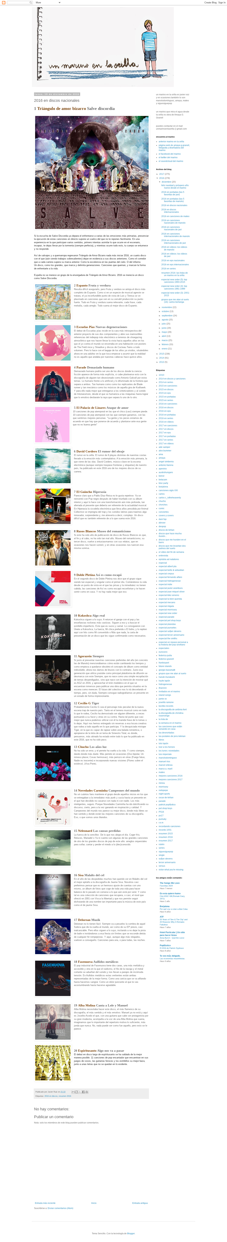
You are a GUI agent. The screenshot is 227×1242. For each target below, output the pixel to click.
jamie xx (163, 699)
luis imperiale (165, 754)
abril (164, 336)
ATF (162, 917)
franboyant (164, 662)
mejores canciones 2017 (170, 779)
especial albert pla (167, 566)
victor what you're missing (171, 869)
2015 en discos (166, 389)
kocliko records (166, 706)
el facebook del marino (170, 154)
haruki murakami (167, 677)
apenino (163, 468)
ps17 (161, 815)
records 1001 (165, 830)
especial (163, 563)
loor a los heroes (167, 747)
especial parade (166, 617)
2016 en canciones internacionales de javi (173, 241)
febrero (165, 344)
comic (161, 508)
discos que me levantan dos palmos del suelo (172, 547)
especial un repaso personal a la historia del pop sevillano (173, 643)
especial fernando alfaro (170, 577)
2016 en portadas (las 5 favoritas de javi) (172, 193)
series (162, 848)
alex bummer (165, 450)
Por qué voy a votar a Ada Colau (174, 909)
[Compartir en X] (80, 1092)
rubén (161, 844)
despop (162, 526)
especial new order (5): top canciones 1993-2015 (174, 280)
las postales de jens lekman (172, 736)
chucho (162, 501)
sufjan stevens (166, 858)
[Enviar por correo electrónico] (73, 1092)
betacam (163, 479)
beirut (161, 476)
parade (162, 801)
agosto (165, 319)
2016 (162, 178)
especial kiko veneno (169, 595)
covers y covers (166, 515)
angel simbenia (166, 461)
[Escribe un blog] (76, 1092)
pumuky (162, 819)
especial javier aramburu (171, 588)
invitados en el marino (169, 691)
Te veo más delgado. (170, 956)
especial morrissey (168, 609)
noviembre (167, 307)
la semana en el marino (170, 723)
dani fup (163, 519)
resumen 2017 (166, 840)
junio (164, 328)
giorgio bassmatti (167, 670)
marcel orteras (166, 765)
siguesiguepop (166, 851)
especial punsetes (167, 627)
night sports (164, 794)
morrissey (163, 787)
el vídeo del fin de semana (171, 552)
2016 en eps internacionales (175, 264)
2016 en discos (51, 1096)
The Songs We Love (170, 883)
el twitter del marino (168, 157)
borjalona (163, 486)
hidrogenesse (165, 684)
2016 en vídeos (166, 422)
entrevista (163, 555)
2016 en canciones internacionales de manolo (175, 235)
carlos (162, 494)
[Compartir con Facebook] (83, 1092)
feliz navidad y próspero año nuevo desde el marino (175, 186)
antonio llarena (166, 465)
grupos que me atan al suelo (172, 673)
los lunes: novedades (169, 750)
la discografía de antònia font (173, 709)
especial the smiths (168, 638)
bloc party (163, 483)
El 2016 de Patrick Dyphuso (172, 948)
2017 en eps (165, 432)
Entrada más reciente (45, 1203)
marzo (165, 340)
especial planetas (167, 624)
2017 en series (166, 440)
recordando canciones (169, 826)
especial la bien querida (170, 599)
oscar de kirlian (166, 797)
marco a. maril (165, 769)
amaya (162, 458)
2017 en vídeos (166, 443)
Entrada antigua (140, 1203)
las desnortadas (166, 732)
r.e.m (161, 822)
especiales (164, 648)
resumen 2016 (65, 1096)
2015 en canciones (168, 386)
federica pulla (165, 655)
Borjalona (165, 906)
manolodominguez (168, 758)
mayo (165, 332)
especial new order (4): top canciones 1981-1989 (174, 287)
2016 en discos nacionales (174, 205)
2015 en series (166, 400)
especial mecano (167, 602)
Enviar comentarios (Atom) (60, 1208)
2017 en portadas (167, 436)
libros (161, 740)
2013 (162, 362)
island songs (165, 695)
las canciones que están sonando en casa (170, 727)
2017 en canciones (168, 425)
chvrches (163, 504)
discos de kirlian (166, 530)
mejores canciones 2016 (170, 776)
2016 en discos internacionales (170, 210)
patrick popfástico (167, 804)
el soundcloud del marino (171, 161)
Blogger (131, 1233)
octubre (166, 311)
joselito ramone (166, 702)
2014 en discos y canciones (172, 378)
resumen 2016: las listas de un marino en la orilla (174, 274)
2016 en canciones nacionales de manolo (173, 221)
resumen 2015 (166, 833)
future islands (165, 666)
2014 (162, 358)
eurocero (163, 652)
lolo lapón (163, 743)
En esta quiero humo (170, 893)
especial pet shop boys (170, 620)
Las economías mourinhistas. (172, 958)
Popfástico (165, 945)
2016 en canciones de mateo (175, 216)
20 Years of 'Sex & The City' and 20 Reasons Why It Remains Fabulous (173, 922)
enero (165, 348)
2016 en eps (165, 411)
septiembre (167, 315)
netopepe (163, 790)
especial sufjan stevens (170, 631)
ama (161, 454)
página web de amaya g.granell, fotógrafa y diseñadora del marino (174, 148)
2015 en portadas (167, 397)
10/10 (161, 375)
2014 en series (166, 382)
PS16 (161, 812)
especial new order (168, 613)
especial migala (166, 606)
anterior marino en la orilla (171, 141)
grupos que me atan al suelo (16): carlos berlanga (175, 300)
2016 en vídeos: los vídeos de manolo (174, 248)
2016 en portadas (167, 415)
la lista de (163, 719)
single (162, 855)
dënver (162, 523)
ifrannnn (163, 688)
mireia (162, 783)
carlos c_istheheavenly (170, 497)
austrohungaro (166, 472)
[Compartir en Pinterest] (86, 1092)
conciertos (164, 512)
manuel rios (164, 761)
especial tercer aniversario (171, 635)
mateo (162, 772)
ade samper (164, 447)
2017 (162, 174)
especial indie (165, 584)
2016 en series (168, 268)
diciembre (167, 182)
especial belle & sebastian (171, 570)
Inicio (93, 1203)
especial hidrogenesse (170, 581)
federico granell (166, 659)
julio (164, 324)
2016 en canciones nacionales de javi (171, 228)
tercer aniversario (167, 862)
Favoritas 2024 (166, 886)
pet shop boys (165, 808)
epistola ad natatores (169, 559)
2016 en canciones (168, 404)
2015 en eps (165, 393)
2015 (162, 354)
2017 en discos (166, 429)
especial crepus (166, 573)
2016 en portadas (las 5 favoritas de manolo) (172, 200)
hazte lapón (164, 680)
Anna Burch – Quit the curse (172, 938)
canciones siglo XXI (168, 490)
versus (162, 866)
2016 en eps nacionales (173, 260)
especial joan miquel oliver (172, 591)
